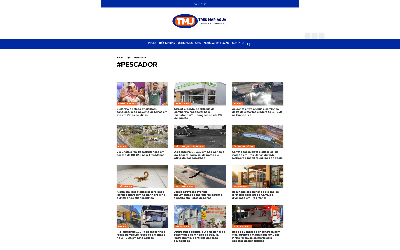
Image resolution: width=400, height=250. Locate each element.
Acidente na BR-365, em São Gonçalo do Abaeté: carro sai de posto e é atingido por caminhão (199, 154)
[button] (248, 44)
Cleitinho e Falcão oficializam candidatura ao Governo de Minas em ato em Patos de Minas (142, 112)
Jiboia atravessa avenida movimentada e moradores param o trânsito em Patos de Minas (198, 194)
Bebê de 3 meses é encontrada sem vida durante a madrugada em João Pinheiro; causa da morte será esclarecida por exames (256, 236)
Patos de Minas (127, 103)
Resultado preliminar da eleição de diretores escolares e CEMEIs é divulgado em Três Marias (255, 194)
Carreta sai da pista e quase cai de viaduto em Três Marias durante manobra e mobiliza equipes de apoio (257, 154)
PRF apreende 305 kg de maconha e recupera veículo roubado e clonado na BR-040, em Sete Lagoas (141, 234)
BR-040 (237, 103)
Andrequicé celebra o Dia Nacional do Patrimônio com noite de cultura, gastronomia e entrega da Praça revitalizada (199, 236)
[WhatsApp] (321, 35)
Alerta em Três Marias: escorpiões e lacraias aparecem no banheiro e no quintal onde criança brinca (141, 194)
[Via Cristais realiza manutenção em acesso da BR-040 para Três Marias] (142, 136)
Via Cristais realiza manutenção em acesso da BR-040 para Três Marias (140, 153)
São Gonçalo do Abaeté (190, 146)
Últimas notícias (243, 146)
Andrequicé (183, 226)
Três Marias (183, 103)
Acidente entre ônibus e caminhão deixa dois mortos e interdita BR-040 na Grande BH (257, 112)
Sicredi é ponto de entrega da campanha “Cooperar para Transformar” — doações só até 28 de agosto (198, 113)
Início (120, 57)
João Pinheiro (242, 226)
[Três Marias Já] (200, 20)
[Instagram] (314, 35)
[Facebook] (307, 35)
